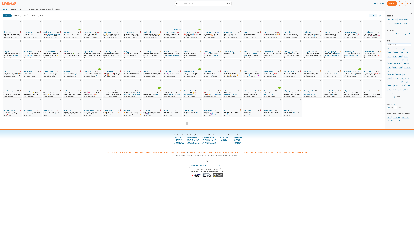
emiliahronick (268, 52)
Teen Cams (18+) (178, 137)
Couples (33, 15)
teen (405, 56)
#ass (72, 75)
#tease (245, 55)
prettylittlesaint (169, 32)
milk (400, 67)
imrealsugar (188, 52)
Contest (278, 152)
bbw (389, 60)
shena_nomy (28, 32)
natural (390, 82)
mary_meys (207, 71)
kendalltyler (28, 71)
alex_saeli (127, 110)
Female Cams (237, 139)
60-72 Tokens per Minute (209, 142)
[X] (207, 161)
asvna (245, 32)
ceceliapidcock (369, 52)
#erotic (168, 55)
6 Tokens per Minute (208, 137)
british (403, 71)
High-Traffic (407, 34)
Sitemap (300, 152)
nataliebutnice (189, 71)
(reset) (393, 104)
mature (396, 52)
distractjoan (28, 110)
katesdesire (228, 91)
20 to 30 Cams (178, 140)
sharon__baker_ (48, 71)
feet (389, 67)
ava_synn (187, 32)
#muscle (351, 55)
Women (16, 15)
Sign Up (391, 3)
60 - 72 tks (391, 121)
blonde (403, 85)
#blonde (218, 94)
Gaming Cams (223, 140)
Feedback (192, 152)
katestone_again (9, 91)
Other (406, 23)
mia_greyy (27, 91)
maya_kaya (87, 71)
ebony (402, 49)
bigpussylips (391, 93)
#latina (129, 94)
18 (389, 49)
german (390, 71)
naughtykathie (329, 91)
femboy (404, 82)
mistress (397, 82)
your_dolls (287, 32)
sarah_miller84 (309, 52)
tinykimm (146, 110)
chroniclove (7, 32)
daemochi (167, 91)
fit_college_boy (349, 71)
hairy (400, 56)
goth (389, 78)
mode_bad (147, 32)
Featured (7, 15)
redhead (395, 78)
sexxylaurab (288, 110)
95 (197, 123)
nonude (400, 93)
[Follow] (20, 21)
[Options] (380, 16)
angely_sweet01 (269, 110)
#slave (356, 75)
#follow (8, 35)
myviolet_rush (68, 91)
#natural (172, 55)
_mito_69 (207, 91)
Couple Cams (237, 142)
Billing (253, 152)
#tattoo (254, 114)
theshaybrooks (309, 91)
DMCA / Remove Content (178, 152)
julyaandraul (108, 32)
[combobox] (200, 3)
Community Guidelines (160, 152)
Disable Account (263, 152)
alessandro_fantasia (350, 52)
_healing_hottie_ (49, 110)
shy (402, 78)
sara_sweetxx (108, 71)
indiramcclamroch (250, 91)
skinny (390, 63)
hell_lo (145, 71)
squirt (389, 52)
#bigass (330, 55)
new (389, 56)
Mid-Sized (398, 34)
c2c (389, 89)
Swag (306, 152)
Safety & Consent (111, 152)
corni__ (126, 52)
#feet (48, 35)
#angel (175, 35)
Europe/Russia (397, 23)
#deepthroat (227, 94)
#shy (75, 75)
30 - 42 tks (405, 117)
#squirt (259, 35)
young (395, 67)
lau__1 (226, 71)
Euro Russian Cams (192, 140)
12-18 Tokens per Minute (209, 139)
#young (55, 34)
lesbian (405, 74)
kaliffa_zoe (127, 91)
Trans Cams (237, 143)
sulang (5, 71)
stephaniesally (108, 110)
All (227, 3)
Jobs (293, 152)
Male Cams (237, 140)
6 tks (389, 117)
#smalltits (326, 75)
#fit (192, 94)
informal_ (327, 71)
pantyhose (407, 67)
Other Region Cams (193, 139)
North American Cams (193, 137)
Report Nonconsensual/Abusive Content (236, 152)
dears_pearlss (108, 91)
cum (400, 89)
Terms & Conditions (125, 152)
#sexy (178, 35)
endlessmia (307, 32)
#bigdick (355, 55)
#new (58, 34)
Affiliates (287, 152)
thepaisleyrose (269, 91)
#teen (45, 35)
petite (406, 93)
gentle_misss (268, 71)
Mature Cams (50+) (179, 143)
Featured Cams (238, 137)
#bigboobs (246, 35)
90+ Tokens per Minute (209, 143)
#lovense (237, 35)
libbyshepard (288, 91)
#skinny (69, 75)
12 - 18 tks (396, 117)
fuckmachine (397, 60)
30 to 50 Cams (178, 142)
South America (403, 19)
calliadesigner (148, 52)
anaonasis (167, 110)
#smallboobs (216, 55)
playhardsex (368, 91)
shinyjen (226, 110)
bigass (405, 60)
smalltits (406, 63)
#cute (257, 114)
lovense (406, 89)
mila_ (245, 52)
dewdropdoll (308, 71)
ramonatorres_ (229, 52)
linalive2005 (28, 52)
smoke (394, 89)
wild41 (246, 71)
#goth (249, 114)
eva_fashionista (129, 32)
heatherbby (88, 32)
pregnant (391, 74)
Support (148, 152)
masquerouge (188, 110)
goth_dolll (247, 110)
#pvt (294, 112)
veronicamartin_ (69, 110)
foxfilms (66, 52)
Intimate (390, 34)
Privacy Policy (138, 152)
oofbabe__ (207, 52)
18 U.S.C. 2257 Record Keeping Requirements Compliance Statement (207, 165)
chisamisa (67, 71)
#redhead (50, 34)
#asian (251, 35)
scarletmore (47, 32)
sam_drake (367, 71)
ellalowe (266, 32)
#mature (192, 114)
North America (392, 19)
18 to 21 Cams (178, 139)
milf (402, 52)
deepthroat (397, 63)
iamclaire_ (127, 71)
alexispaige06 (208, 110)
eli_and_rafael (368, 32)
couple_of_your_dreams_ (331, 52)
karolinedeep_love (49, 52)
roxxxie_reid (228, 32)
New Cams (223, 139)
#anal (95, 35)
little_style (167, 71)
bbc (409, 85)
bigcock (398, 74)
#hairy (196, 114)
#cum (174, 94)
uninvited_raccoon (9, 110)
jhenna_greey (288, 52)
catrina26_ (107, 52)
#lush (178, 94)
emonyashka (88, 91)
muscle (396, 85)
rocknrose (167, 52)
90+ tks (399, 121)
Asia (389, 23)
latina (394, 56)
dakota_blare (48, 91)
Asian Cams (190, 142)
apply (399, 107)
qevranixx (67, 32)
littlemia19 (327, 32)
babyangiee (348, 91)
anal (407, 52)
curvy (407, 78)
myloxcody (207, 32)
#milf (185, 114)
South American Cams (193, 143)
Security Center (202, 152)
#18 (17, 55)
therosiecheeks (189, 91)
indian (390, 85)
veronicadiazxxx (349, 32)
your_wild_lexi (289, 71)
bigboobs (395, 49)
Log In (403, 3)
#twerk (338, 55)
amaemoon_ (147, 91)
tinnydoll (6, 52)
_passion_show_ (89, 110)
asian (407, 49)
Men (25, 15)
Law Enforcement (215, 152)
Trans (41, 15)
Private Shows (224, 137)
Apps (272, 152)
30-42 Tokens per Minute (209, 140)
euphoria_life (88, 52)
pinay (396, 71)
